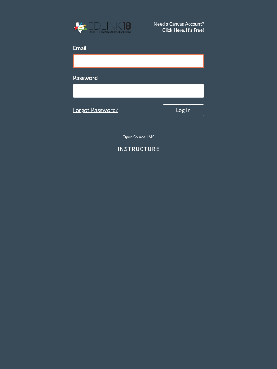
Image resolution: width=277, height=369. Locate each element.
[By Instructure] (138, 149)
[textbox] (138, 91)
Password (85, 78)
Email (80, 48)
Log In (183, 110)
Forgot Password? (95, 110)
